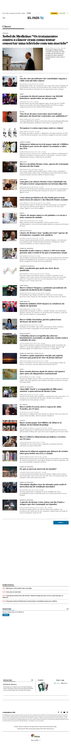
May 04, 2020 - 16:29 (46, 507)
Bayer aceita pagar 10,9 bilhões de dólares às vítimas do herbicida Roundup (41, 424)
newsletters (6, 609)
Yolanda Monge (24, 152)
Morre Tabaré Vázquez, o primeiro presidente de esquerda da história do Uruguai (43, 289)
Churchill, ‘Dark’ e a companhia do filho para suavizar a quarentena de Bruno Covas (41, 390)
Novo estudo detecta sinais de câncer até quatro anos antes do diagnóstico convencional (42, 373)
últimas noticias (8, 585)
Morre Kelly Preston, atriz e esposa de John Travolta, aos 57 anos (40, 408)
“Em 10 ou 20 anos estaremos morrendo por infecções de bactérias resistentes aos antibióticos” (44, 115)
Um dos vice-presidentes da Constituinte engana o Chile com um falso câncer (43, 80)
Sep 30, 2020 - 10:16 (39, 343)
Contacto (16, 726)
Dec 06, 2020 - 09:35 (44, 293)
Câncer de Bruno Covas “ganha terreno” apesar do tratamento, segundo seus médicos (44, 234)
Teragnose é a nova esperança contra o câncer (41, 128)
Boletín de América (10, 684)
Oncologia (5, 33)
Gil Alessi (30, 203)
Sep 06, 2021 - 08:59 (38, 84)
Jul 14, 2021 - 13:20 (32, 101)
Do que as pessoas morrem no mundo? (38, 469)
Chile (21, 76)
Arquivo (40, 680)
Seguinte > (61, 522)
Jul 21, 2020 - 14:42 (34, 377)
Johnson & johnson (25, 142)
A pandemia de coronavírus (27, 266)
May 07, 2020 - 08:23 (38, 490)
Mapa (55, 726)
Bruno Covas (23, 162)
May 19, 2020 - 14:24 (40, 472)
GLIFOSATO (22, 420)
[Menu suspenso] (3, 17)
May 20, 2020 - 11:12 (41, 456)
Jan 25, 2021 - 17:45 (34, 256)
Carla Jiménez (23, 203)
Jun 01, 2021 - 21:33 (40, 152)
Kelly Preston (23, 404)
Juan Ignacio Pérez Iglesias (27, 472)
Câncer (6, 26)
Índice (44, 728)
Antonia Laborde (24, 456)
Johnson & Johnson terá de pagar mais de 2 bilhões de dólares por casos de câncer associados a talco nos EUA (44, 147)
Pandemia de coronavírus (26, 248)
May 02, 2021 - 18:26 (44, 203)
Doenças (22, 213)
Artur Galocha (33, 273)
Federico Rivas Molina (25, 293)
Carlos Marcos (24, 325)
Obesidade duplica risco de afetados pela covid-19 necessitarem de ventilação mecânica (43, 486)
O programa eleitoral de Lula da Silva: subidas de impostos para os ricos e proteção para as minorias (32, 596)
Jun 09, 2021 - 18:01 (33, 131)
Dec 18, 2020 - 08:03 (43, 273)
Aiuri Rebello (23, 238)
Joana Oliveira (24, 442)
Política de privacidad (48, 726)
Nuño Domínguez (24, 256)
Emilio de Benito (24, 490)
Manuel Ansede (49, 48)
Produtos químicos (25, 333)
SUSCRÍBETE (54, 13)
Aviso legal (31, 726)
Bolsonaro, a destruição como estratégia (19, 588)
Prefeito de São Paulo (26, 230)
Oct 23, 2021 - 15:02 (59, 48)
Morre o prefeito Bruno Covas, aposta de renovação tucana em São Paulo (44, 165)
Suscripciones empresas (34, 728)
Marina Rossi (23, 394)
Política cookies (38, 726)
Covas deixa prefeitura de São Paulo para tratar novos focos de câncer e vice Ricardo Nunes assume (44, 199)
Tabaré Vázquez (24, 285)
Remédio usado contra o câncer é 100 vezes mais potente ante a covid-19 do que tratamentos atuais (43, 252)
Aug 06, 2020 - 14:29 (42, 361)
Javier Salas (23, 101)
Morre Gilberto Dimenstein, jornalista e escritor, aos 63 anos (43, 438)
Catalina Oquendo (24, 343)
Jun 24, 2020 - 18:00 (46, 428)
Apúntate (6, 614)
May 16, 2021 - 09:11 (37, 169)
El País (21, 412)
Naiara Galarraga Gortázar (27, 507)
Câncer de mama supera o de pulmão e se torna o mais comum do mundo (43, 216)
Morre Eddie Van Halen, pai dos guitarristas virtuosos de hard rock (40, 321)
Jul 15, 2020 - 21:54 (38, 394)
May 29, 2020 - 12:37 (39, 442)
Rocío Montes (23, 84)
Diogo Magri (23, 169)
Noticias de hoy (50, 728)
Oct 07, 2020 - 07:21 (34, 309)
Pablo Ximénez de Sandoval (27, 428)
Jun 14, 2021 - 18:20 (34, 119)
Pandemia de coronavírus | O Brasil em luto (31, 353)
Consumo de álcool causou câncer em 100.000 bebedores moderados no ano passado (41, 97)
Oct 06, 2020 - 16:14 (37, 325)
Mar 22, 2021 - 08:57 (37, 220)
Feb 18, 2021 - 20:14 (38, 238)
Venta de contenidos (23, 726)
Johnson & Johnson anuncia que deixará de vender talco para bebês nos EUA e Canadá (44, 453)
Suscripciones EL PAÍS (22, 728)
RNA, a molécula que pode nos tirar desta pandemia (39, 269)
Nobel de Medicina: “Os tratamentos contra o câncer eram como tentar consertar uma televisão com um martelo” (35, 39)
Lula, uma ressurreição (13, 592)
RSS (41, 728)
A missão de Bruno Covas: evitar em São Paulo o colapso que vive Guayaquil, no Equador (42, 503)
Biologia (22, 111)
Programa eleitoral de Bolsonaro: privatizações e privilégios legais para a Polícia (31, 601)
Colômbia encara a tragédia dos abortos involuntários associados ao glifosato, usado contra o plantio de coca (44, 338)
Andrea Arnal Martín (25, 220)
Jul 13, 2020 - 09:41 (33, 412)
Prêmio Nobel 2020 (25, 301)
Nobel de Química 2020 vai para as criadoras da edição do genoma (42, 305)
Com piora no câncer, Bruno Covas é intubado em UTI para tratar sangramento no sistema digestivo (43, 183)
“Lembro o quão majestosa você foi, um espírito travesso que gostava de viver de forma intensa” (41, 357)
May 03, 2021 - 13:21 (37, 187)
